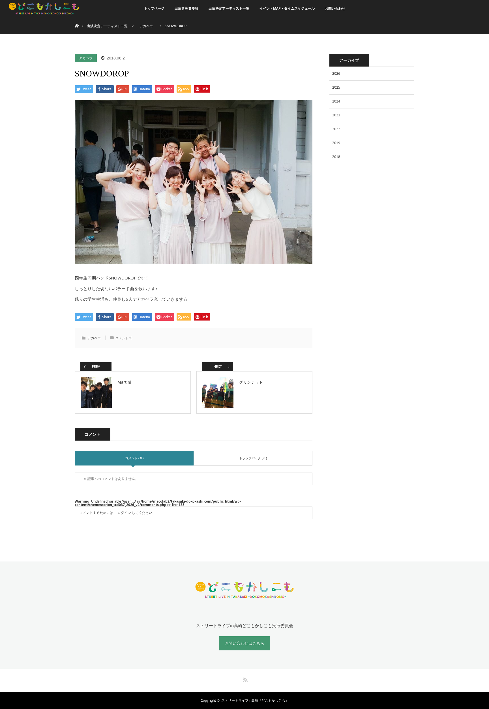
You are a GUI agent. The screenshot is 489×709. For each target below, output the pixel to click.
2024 (336, 101)
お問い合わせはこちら (244, 643)
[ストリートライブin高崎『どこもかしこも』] (244, 596)
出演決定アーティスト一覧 (229, 8)
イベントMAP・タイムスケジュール (287, 8)
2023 (336, 115)
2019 (336, 142)
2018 (336, 156)
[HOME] (76, 19)
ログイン (124, 512)
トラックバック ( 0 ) (253, 458)
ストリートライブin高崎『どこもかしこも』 (255, 700)
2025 (336, 87)
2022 (336, 129)
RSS (244, 678)
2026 (336, 73)
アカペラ (86, 57)
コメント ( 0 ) (134, 458)
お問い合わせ (335, 8)
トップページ (154, 8)
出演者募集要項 (186, 8)
